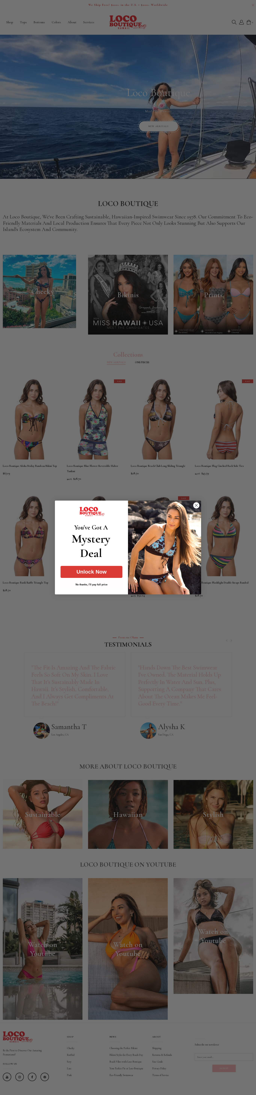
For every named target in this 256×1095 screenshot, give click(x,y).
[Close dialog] (196, 505)
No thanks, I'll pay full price (91, 584)
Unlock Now (91, 572)
